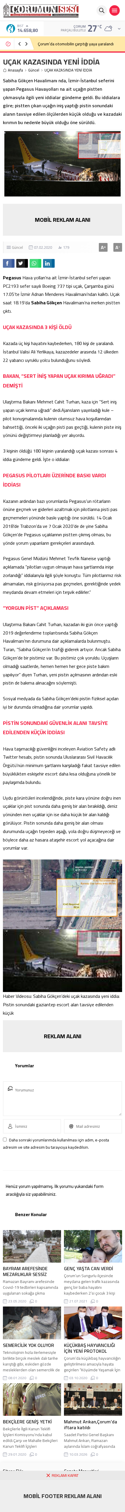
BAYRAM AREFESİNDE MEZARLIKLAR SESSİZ (25, 1271)
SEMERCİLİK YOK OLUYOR (28, 1345)
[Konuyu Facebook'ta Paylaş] (9, 263)
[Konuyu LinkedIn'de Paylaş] (49, 263)
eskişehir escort (42, 773)
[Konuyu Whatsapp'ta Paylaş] (35, 263)
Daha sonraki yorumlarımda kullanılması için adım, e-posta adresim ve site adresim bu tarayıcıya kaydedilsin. (56, 1143)
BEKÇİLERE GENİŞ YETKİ (27, 1421)
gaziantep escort (52, 1004)
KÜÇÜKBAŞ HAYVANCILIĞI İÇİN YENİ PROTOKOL (89, 1348)
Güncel (33, 70)
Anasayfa (15, 70)
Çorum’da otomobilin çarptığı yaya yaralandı (76, 44)
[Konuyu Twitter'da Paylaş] (22, 263)
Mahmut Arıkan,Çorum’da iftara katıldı (90, 1424)
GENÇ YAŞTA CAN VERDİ (88, 1268)
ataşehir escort (64, 839)
